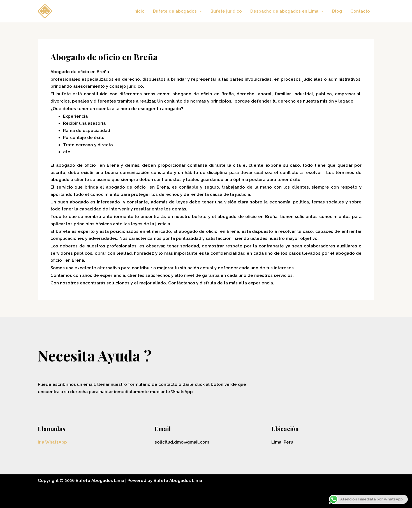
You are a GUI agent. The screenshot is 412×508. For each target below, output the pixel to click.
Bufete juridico (226, 11)
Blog (337, 11)
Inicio (139, 11)
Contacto (360, 11)
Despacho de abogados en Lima (284, 11)
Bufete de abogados (175, 11)
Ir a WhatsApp (52, 442)
